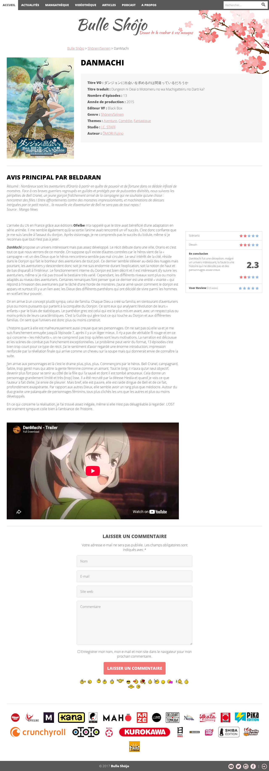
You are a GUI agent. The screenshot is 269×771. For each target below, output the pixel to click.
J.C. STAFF (108, 127)
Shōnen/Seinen (112, 114)
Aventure (110, 120)
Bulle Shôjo (111, 24)
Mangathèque (57, 5)
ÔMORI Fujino (113, 133)
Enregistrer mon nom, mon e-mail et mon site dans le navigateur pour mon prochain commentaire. (136, 654)
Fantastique (142, 120)
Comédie (125, 120)
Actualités (30, 5)
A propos (148, 5)
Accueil (9, 5)
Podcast (129, 5)
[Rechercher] (263, 5)
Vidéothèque (85, 5)
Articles (109, 5)
